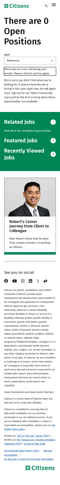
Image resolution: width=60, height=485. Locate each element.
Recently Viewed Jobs (24, 154)
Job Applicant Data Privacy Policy (21, 451)
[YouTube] (14, 281)
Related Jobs (19, 122)
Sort (7, 55)
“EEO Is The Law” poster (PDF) (33, 435)
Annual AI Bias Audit (34, 443)
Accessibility (10, 455)
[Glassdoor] (45, 281)
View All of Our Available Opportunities (27, 130)
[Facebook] (6, 281)
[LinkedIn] (30, 281)
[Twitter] (38, 281)
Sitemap (48, 451)
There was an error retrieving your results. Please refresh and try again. (27, 71)
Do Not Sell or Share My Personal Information (29, 459)
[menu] (54, 5)
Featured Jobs (20, 140)
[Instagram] (22, 281)
